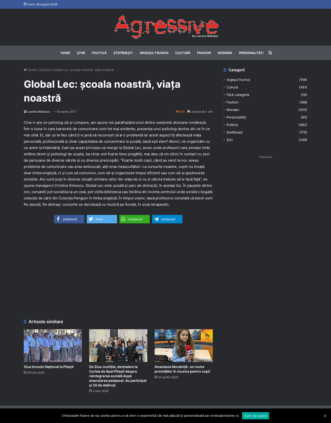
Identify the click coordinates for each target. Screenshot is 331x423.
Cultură (182, 53)
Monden (225, 53)
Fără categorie (238, 95)
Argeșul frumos (154, 53)
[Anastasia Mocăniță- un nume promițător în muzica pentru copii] (184, 345)
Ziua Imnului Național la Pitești (49, 367)
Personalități (251, 53)
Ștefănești (123, 53)
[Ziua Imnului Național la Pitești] (53, 345)
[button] (69, 219)
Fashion (204, 53)
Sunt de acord (255, 416)
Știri (81, 53)
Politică (99, 53)
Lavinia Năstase (38, 111)
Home (65, 53)
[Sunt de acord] (325, 415)
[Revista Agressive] (165, 27)
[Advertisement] (118, 273)
